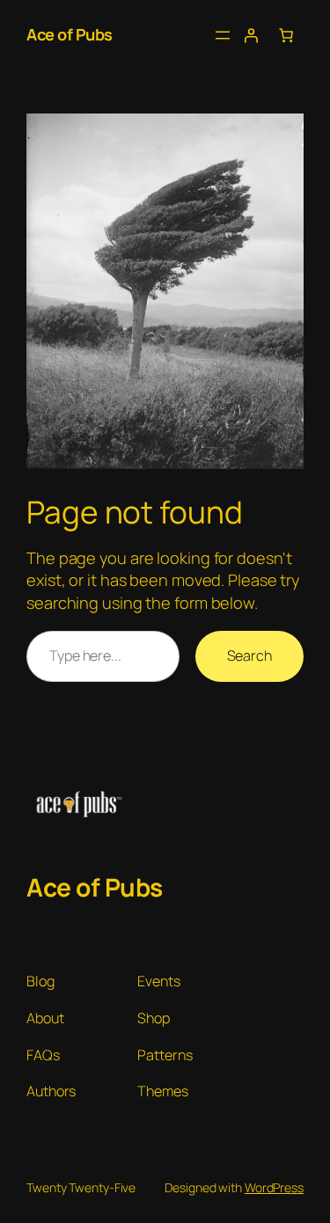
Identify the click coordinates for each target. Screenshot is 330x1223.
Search (249, 655)
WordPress (274, 1187)
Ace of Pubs (69, 34)
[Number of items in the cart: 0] (286, 35)
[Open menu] (222, 35)
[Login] (250, 35)
